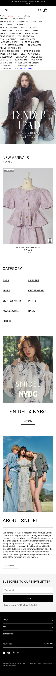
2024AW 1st (5, 68)
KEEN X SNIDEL (34, 45)
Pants (32, 300)
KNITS (24, 27)
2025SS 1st (5, 65)
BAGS (35, 30)
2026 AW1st (21, 57)
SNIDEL (19, 663)
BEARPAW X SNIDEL (30, 54)
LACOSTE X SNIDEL (9, 42)
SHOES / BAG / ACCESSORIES (14, 21)
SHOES (3, 33)
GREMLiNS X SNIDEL (9, 51)
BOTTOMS (5, 18)
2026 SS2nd (36, 57)
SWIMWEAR (15, 33)
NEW (2, 16)
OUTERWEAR (19, 18)
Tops (6, 280)
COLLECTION (6, 57)
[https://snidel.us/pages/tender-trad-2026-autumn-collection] (28, 107)
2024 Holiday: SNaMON (25, 65)
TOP (18, 16)
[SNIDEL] (8, 10)
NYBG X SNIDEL (27, 39)
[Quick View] (50, 240)
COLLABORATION (26, 36)
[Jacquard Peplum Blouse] (28, 206)
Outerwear (36, 290)
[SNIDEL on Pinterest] (9, 653)
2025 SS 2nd (6, 63)
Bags (31, 310)
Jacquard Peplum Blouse (28, 247)
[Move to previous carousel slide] (25, 138)
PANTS (33, 27)
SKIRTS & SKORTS (8, 27)
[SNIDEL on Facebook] (4, 653)
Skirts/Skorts (12, 300)
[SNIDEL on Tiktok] (18, 653)
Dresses (33, 280)
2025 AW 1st (36, 60)
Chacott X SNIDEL (8, 39)
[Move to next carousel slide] (31, 138)
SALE (10, 16)
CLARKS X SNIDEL (30, 42)
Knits (6, 290)
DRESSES (20, 24)
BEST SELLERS (7, 36)
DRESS (27, 16)
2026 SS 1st (5, 60)
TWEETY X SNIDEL (9, 54)
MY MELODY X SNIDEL (10, 48)
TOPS (9, 24)
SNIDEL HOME (31, 33)
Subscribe (48, 644)
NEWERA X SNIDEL (31, 51)
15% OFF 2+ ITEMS (23, 68)
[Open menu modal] (52, 10)
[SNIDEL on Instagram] (13, 653)
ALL (2, 24)
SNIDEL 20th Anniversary (27, 63)
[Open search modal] (40, 10)
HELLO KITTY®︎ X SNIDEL (11, 45)
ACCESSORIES (22, 30)
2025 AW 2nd (21, 60)
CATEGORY (36, 21)
